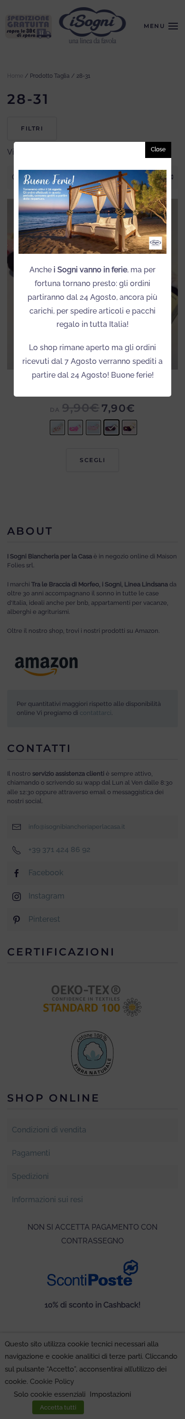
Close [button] (158, 149)
